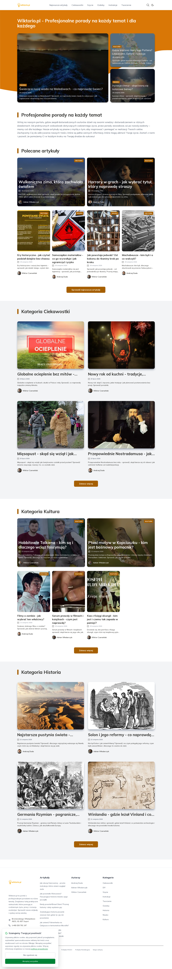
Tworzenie (126, 5)
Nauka (105, 915)
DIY (104, 887)
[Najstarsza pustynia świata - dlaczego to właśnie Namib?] (50, 705)
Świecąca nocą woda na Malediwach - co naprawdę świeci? (61, 89)
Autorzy (75, 877)
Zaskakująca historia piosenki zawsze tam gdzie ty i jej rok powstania (52, 915)
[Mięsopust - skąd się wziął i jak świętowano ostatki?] (50, 424)
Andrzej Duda (98, 202)
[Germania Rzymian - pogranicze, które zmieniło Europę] (50, 785)
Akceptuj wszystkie (30, 961)
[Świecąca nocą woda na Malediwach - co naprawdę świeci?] (62, 67)
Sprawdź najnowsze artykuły (86, 289)
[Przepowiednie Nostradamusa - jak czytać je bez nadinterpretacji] (121, 424)
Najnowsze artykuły (58, 5)
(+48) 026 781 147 (19, 925)
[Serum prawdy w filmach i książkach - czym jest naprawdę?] (68, 591)
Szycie (90, 5)
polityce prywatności (39, 949)
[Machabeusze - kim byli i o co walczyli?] (138, 230)
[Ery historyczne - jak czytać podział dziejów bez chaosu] (33, 230)
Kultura (106, 919)
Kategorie (108, 877)
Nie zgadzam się (30, 955)
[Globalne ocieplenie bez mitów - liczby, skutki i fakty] (50, 345)
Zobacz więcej (86, 483)
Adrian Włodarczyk (31, 202)
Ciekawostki (77, 5)
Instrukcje (113, 5)
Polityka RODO (66, 950)
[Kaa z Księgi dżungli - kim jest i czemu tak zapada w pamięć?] (103, 591)
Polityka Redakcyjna (82, 950)
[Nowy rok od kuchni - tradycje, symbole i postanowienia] (121, 345)
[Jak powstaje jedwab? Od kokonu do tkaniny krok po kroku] (103, 230)
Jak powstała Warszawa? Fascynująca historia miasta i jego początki (54, 897)
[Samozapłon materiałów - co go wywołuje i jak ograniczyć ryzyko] (68, 230)
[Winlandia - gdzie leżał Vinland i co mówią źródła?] (121, 785)
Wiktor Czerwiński (30, 391)
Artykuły (45, 877)
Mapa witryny (98, 950)
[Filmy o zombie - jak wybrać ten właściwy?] (33, 591)
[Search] (148, 5)
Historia (106, 910)
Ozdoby (101, 5)
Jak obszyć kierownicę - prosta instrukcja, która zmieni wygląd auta (52, 886)
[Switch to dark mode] (152, 5)
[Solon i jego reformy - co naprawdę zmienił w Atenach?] (121, 705)
